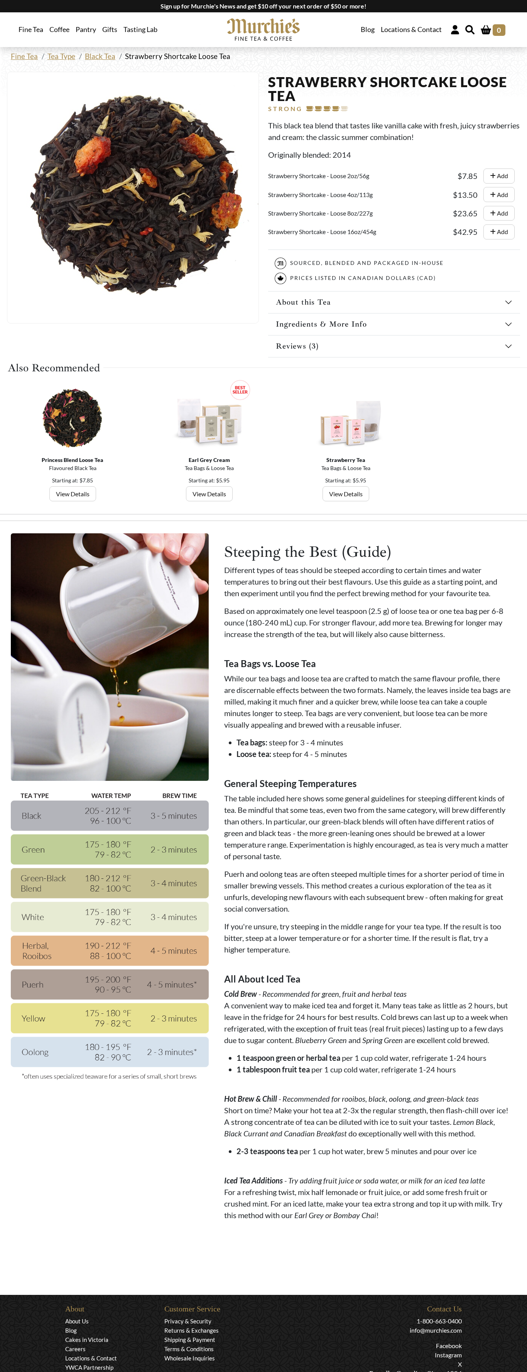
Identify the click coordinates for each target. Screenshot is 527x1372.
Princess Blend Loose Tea (72, 460)
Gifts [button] (109, 29)
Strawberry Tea (345, 460)
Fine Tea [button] (31, 29)
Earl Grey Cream (209, 460)
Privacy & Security (187, 1321)
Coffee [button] (59, 29)
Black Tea (100, 56)
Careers (75, 1348)
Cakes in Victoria (86, 1339)
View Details (73, 493)
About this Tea (303, 302)
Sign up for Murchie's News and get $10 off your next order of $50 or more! (263, 6)
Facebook (449, 1345)
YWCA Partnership (89, 1367)
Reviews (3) (297, 346)
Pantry (86, 29)
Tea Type (61, 56)
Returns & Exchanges (191, 1330)
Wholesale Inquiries (189, 1358)
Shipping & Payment (189, 1339)
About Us (77, 1321)
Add (502, 175)
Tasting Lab (140, 29)
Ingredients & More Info (321, 324)
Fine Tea (24, 56)
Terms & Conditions (189, 1348)
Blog (368, 29)
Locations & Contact (411, 29)
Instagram (448, 1355)
